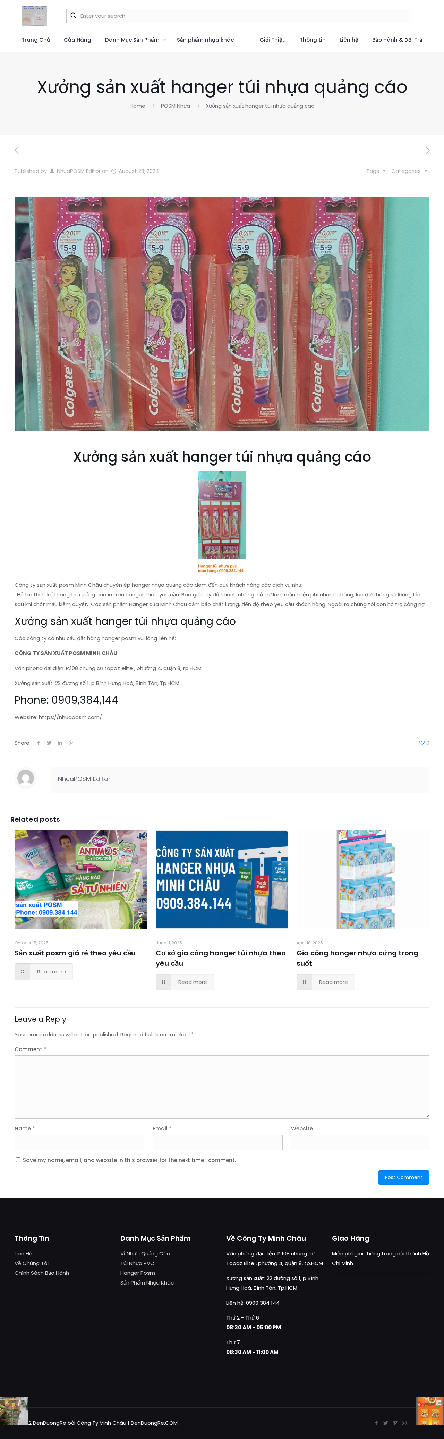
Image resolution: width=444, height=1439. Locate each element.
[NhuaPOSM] (34, 15)
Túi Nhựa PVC (137, 1263)
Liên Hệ (23, 1253)
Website (302, 1128)
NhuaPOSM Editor (79, 171)
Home (137, 105)
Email (162, 1128)
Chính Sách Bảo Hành (42, 1273)
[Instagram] (404, 1423)
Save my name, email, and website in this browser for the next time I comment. (129, 1160)
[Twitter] (385, 1423)
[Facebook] (376, 1423)
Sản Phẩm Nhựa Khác (147, 1282)
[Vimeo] (395, 1423)
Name (25, 1128)
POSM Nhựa (175, 105)
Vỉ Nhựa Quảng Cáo (145, 1253)
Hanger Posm (137, 1273)
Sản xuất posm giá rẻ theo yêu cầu (75, 953)
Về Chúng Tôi (32, 1263)
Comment (30, 1049)
